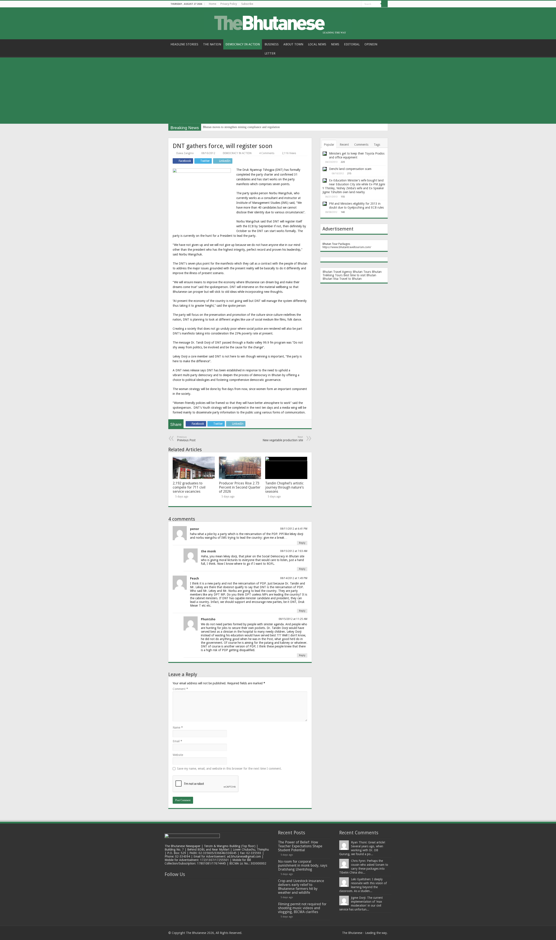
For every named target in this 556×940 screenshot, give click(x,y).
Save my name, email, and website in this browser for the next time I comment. (229, 768)
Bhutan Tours (362, 271)
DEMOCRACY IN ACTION (242, 44)
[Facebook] (354, 4)
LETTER (270, 53)
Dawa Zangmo (185, 153)
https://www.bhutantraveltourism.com (346, 247)
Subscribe (247, 3)
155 (343, 196)
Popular (329, 144)
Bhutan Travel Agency (337, 271)
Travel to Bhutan (350, 278)
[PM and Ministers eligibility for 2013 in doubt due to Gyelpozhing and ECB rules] (325, 204)
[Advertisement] (278, 91)
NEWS (335, 44)
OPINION (370, 44)
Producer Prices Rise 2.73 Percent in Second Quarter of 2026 (239, 487)
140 (343, 212)
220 (343, 162)
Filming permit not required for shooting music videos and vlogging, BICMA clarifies (302, 908)
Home (212, 3)
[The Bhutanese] (278, 22)
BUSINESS (272, 44)
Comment (180, 689)
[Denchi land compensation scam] (325, 169)
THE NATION (212, 44)
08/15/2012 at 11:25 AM (293, 619)
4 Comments (266, 153)
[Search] (384, 4)
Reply (302, 543)
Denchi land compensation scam (350, 169)
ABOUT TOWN (293, 44)
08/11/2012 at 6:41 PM (293, 528)
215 (349, 173)
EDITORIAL (352, 44)
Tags (377, 144)
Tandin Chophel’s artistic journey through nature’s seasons (284, 487)
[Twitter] (358, 4)
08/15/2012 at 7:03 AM (293, 551)
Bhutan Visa (330, 278)
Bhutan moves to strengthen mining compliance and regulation (241, 127)
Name (178, 727)
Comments (361, 144)
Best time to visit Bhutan (359, 275)
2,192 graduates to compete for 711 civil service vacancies (189, 487)
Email (177, 741)
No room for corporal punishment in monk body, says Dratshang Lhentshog (302, 865)
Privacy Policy (228, 3)
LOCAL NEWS (317, 44)
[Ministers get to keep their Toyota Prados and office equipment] (325, 153)
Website (178, 755)
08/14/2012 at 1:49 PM (293, 578)
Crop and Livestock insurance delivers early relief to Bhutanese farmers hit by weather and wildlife (301, 887)
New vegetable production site (283, 439)
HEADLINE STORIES (184, 44)
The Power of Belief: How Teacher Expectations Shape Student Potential (300, 846)
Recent (344, 144)
